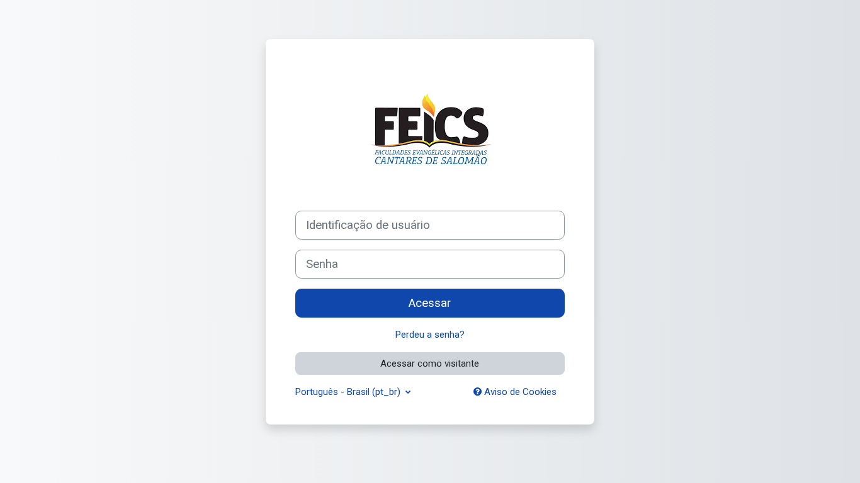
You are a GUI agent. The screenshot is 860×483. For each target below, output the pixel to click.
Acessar (430, 303)
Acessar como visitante (429, 363)
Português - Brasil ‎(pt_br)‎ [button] (349, 391)
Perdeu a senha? (430, 334)
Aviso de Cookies (519, 391)
